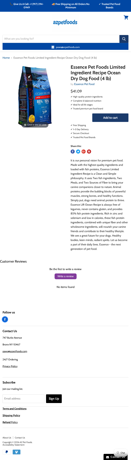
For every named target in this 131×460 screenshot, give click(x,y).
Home (6, 57)
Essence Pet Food (84, 84)
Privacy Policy (10, 366)
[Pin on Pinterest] (89, 151)
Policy (10, 422)
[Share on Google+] (84, 151)
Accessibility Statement (13, 444)
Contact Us (20, 437)
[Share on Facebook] (73, 151)
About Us (7, 437)
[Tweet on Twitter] (78, 151)
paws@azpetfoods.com (15, 351)
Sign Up (54, 398)
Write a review (65, 276)
